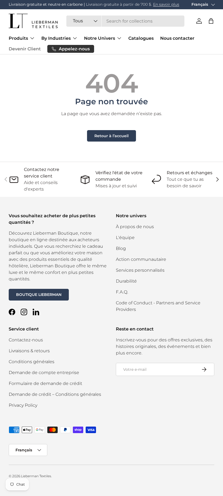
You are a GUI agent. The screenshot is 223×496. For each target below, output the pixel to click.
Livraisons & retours (29, 350)
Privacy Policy (23, 405)
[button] (211, 21)
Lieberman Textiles (36, 476)
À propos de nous (135, 226)
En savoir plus (166, 4)
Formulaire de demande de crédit (45, 383)
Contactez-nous (26, 339)
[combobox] (125, 21)
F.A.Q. (122, 292)
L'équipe (125, 237)
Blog (121, 248)
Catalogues (141, 38)
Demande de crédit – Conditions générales (55, 394)
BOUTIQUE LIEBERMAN (38, 294)
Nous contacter (177, 38)
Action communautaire (141, 259)
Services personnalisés (140, 270)
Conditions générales (31, 361)
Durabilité (126, 281)
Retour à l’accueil (111, 135)
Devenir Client (25, 48)
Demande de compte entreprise (44, 372)
